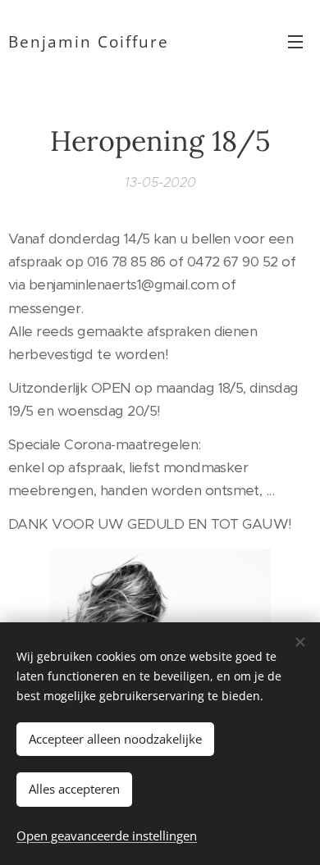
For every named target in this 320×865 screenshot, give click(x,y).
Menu (295, 41)
